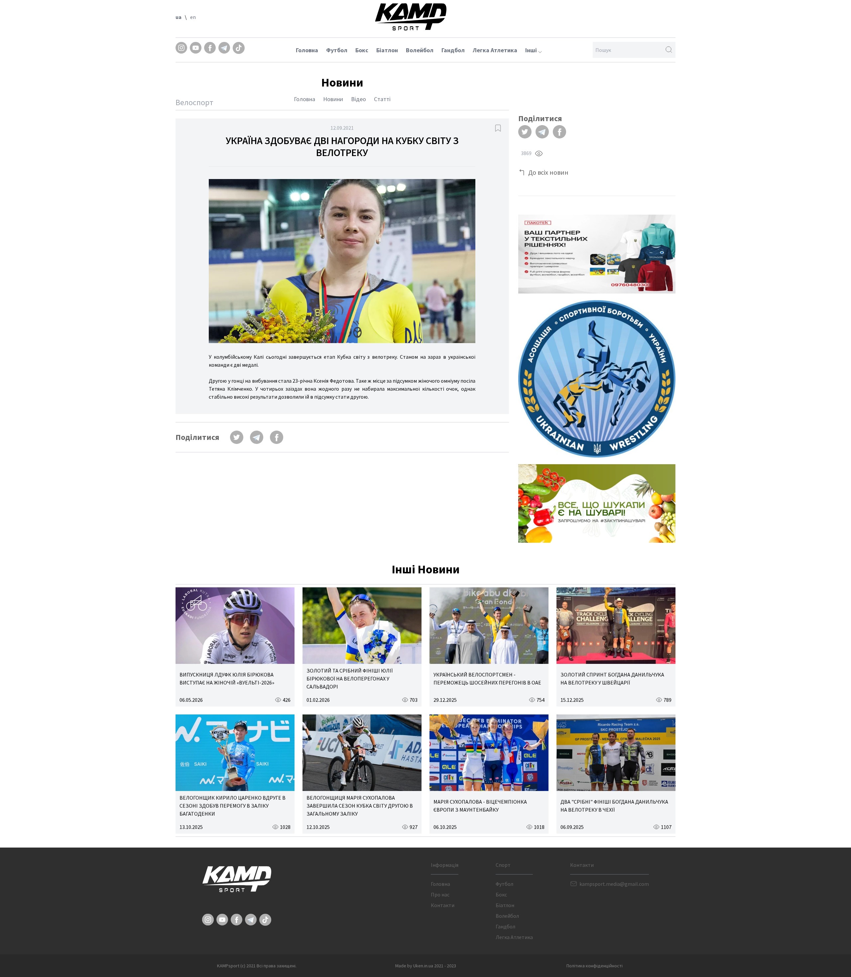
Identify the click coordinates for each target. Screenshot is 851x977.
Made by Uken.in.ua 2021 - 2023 (425, 966)
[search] (669, 50)
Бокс (361, 50)
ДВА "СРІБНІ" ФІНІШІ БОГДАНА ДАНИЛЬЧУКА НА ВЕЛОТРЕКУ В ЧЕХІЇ (614, 805)
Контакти (442, 905)
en (193, 17)
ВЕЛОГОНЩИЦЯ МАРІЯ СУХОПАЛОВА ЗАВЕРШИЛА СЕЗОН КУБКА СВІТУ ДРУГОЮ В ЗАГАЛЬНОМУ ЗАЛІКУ (359, 805)
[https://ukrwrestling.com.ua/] (596, 379)
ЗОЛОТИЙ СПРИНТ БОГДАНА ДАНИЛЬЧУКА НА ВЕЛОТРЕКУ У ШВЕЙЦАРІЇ (612, 678)
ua (179, 17)
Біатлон (387, 50)
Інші (531, 50)
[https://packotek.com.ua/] (596, 254)
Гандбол (453, 50)
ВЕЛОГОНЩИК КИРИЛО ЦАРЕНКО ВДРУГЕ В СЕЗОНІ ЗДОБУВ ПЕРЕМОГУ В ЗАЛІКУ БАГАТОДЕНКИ (233, 805)
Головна (307, 50)
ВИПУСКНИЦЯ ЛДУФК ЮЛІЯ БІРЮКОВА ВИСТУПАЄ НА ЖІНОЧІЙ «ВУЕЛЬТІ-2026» (227, 678)
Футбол (336, 50)
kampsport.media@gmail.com (614, 883)
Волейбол (419, 50)
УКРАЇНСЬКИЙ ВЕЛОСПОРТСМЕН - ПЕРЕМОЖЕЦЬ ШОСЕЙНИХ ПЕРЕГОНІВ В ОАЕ (487, 678)
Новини (333, 99)
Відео (358, 99)
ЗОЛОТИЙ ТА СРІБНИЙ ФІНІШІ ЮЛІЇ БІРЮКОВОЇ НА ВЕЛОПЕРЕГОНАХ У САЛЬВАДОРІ (349, 678)
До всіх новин (548, 172)
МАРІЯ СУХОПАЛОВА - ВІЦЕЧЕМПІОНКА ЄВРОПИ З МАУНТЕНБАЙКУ (480, 805)
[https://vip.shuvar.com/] (596, 503)
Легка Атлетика (495, 50)
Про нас (440, 894)
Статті (382, 99)
